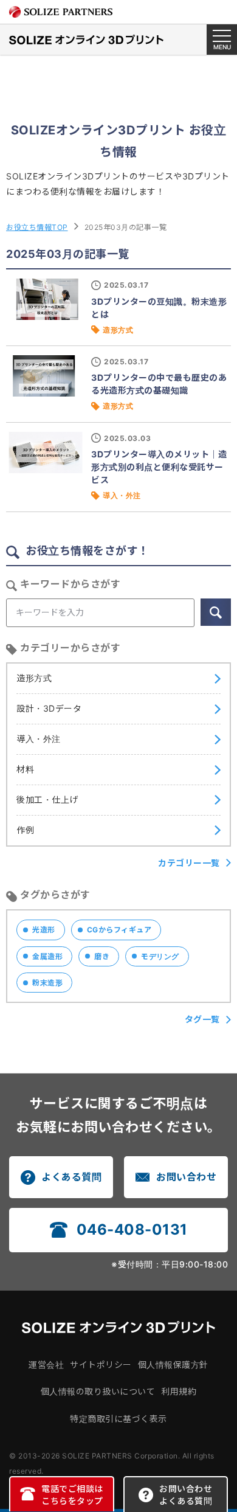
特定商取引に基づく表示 (118, 1418)
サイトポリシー (101, 1364)
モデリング (160, 956)
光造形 (43, 929)
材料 (25, 769)
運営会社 (46, 1364)
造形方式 (34, 678)
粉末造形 (47, 982)
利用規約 (178, 1391)
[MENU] (222, 39)
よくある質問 (71, 1177)
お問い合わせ (186, 1177)
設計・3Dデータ (48, 708)
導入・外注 (38, 738)
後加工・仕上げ (47, 799)
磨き (101, 956)
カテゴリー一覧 (189, 863)
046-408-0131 (132, 1229)
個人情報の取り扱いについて (98, 1391)
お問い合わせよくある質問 (185, 1494)
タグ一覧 (202, 1019)
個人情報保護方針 (173, 1364)
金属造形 (47, 956)
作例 (25, 830)
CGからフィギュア (119, 929)
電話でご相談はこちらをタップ (72, 1494)
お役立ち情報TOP (37, 227)
